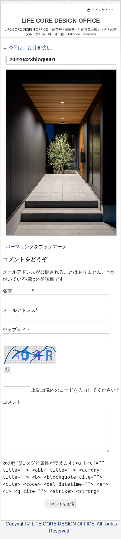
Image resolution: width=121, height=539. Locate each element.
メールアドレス (19, 310)
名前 (7, 290)
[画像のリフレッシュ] (7, 370)
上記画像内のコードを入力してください (73, 389)
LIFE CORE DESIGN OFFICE (60, 20)
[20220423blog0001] (61, 234)
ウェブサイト (17, 329)
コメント (12, 402)
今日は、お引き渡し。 (29, 47)
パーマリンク (20, 246)
